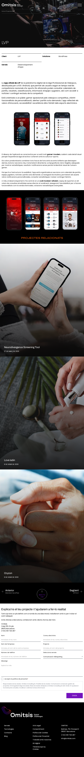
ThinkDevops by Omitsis (39, 748)
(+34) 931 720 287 (68, 735)
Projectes (9, 11)
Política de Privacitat (41, 736)
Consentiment (38, 729)
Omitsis (64, 725)
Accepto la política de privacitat (16, 679)
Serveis (7, 725)
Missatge (4, 661)
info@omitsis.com (68, 738)
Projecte (46, 644)
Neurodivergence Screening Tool (22, 347)
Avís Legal (37, 725)
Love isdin (9, 460)
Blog (6, 736)
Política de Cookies (40, 732)
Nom (3, 636)
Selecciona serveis (49, 652)
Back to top (42, 596)
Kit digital (36, 743)
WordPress (62, 56)
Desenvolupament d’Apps (25, 66)
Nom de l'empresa (7, 644)
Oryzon (8, 573)
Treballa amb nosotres (42, 740)
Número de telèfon (8, 652)
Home (3, 11)
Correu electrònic (49, 636)
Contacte (8, 732)
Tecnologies (9, 729)
